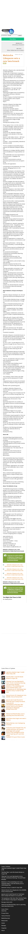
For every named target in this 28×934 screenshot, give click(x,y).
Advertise (3, 911)
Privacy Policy (5, 913)
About (3, 930)
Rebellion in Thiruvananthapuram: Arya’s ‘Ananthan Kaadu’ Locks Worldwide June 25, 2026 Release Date (12, 883)
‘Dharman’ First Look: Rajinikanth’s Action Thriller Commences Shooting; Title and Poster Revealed (13, 878)
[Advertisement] (14, 14)
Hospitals (3, 928)
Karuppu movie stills (6, 902)
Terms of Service (5, 915)
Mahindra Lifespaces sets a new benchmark (11, 58)
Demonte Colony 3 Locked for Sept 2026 (11, 887)
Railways (3, 925)
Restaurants (4, 920)
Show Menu (13, 39)
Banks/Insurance (5, 918)
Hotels (3, 923)
